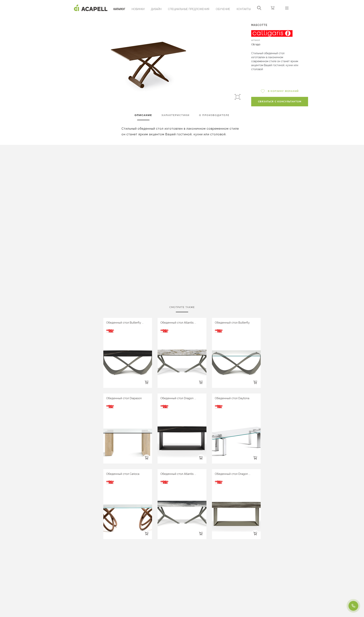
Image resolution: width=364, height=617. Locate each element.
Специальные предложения (188, 9)
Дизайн (156, 9)
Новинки (138, 9)
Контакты (244, 9)
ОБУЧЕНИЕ (223, 9)
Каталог (119, 9)
